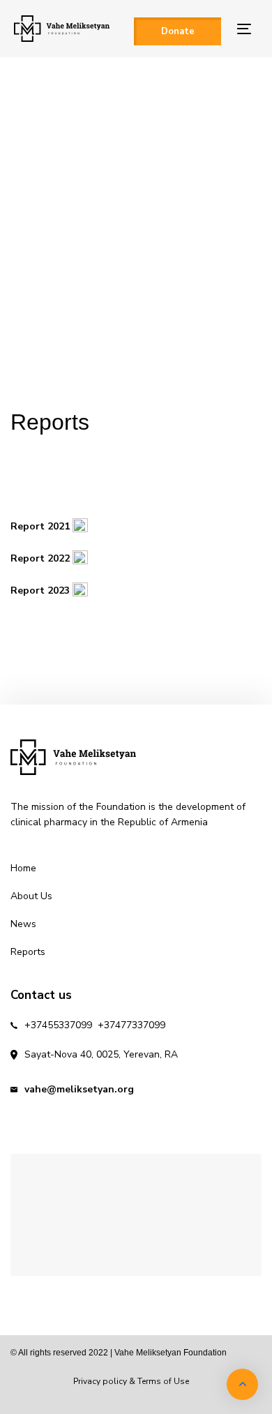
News (23, 924)
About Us (31, 896)
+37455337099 (58, 1025)
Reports (27, 951)
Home (23, 868)
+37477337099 (131, 1025)
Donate (178, 31)
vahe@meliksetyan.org (79, 1089)
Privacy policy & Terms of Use (131, 1381)
